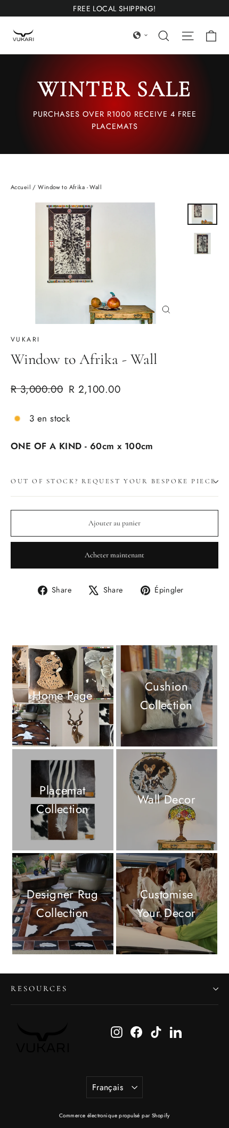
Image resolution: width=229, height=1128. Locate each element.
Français (107, 1087)
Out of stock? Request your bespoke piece (113, 481)
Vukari (25, 339)
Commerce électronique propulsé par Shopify (114, 1115)
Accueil (21, 187)
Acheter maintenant (114, 554)
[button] (140, 35)
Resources (39, 988)
